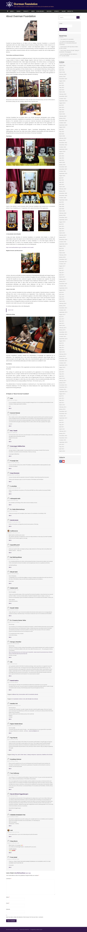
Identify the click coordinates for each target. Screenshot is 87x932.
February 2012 (62, 407)
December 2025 (63, 78)
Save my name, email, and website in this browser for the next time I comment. (24, 917)
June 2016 (61, 294)
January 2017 (62, 281)
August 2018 (62, 246)
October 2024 (62, 98)
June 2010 (61, 444)
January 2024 (62, 118)
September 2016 (63, 288)
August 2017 (62, 266)
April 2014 (61, 349)
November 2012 (63, 387)
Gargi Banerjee (14, 473)
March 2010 (62, 451)
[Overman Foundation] (7, 11)
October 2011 (62, 415)
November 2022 (63, 144)
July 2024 (61, 105)
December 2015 (63, 307)
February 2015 (62, 327)
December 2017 (63, 259)
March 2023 (62, 136)
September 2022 (63, 149)
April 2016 (61, 299)
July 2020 (61, 202)
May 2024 (61, 109)
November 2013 (63, 360)
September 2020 (63, 200)
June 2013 (61, 371)
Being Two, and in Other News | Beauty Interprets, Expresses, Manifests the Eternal (32, 754)
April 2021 (61, 184)
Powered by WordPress (24, 929)
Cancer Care (10, 310)
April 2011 (61, 426)
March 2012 (62, 404)
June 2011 (61, 422)
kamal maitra (14, 680)
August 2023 (62, 127)
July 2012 (61, 396)
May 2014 (61, 347)
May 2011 (61, 424)
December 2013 (63, 358)
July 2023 (61, 129)
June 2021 (61, 180)
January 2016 (62, 305)
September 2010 (63, 442)
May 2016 (61, 296)
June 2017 (61, 270)
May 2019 (61, 228)
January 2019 (62, 237)
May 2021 (61, 182)
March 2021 (62, 186)
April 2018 (61, 250)
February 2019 (62, 235)
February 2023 (62, 138)
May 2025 (61, 87)
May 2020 (61, 206)
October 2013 (62, 363)
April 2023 (61, 133)
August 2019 (62, 222)
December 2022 (63, 142)
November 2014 (63, 334)
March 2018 (62, 252)
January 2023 (62, 140)
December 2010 (63, 435)
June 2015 (61, 319)
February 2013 (62, 380)
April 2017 (61, 274)
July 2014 (61, 343)
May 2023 (61, 131)
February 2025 (62, 94)
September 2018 (63, 244)
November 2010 (63, 437)
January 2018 (62, 257)
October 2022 (62, 147)
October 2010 (62, 440)
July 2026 (61, 67)
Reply (10, 408)
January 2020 (62, 215)
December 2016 (63, 283)
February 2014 (62, 354)
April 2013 (61, 376)
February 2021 (62, 188)
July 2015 (61, 316)
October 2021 (62, 171)
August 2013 (62, 367)
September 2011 (63, 418)
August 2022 (62, 151)
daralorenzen (14, 520)
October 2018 (62, 241)
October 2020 (62, 197)
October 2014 (62, 336)
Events (33, 11)
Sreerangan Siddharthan (17, 446)
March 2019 (62, 233)
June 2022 (61, 155)
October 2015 (62, 310)
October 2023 (62, 122)
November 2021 (63, 169)
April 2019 (61, 230)
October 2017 (62, 263)
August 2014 (62, 341)
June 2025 (61, 85)
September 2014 (63, 338)
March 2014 (62, 352)
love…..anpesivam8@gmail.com (32, 731)
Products (25, 11)
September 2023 (63, 125)
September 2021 (63, 173)
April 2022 (61, 160)
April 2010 (61, 448)
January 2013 (62, 382)
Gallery (64, 11)
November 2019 (63, 217)
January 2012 (62, 409)
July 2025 (61, 83)
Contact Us (70, 11)
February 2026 (62, 74)
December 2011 (63, 411)
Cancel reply (28, 873)
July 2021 (61, 177)
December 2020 (63, 193)
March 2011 (62, 429)
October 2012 (62, 389)
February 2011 (62, 431)
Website (8, 909)
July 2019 (61, 224)
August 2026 (62, 65)
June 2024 (61, 107)
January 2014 (62, 356)
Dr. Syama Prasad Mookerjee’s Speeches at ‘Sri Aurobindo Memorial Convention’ (67, 43)
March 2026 (62, 72)
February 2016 (62, 303)
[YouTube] (63, 461)
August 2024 (62, 103)
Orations (49, 11)
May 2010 (61, 446)
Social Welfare (40, 11)
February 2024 (62, 116)
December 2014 (63, 332)
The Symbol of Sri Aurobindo (67, 39)
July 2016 (61, 292)
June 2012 (61, 398)
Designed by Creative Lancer (36, 929)
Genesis (12, 11)
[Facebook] (60, 461)
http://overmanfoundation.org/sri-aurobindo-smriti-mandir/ (20, 247)
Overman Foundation (25, 4)
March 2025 (62, 92)
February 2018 (62, 255)
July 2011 (61, 420)
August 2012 (62, 393)
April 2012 (61, 402)
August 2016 (62, 290)
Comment (8, 878)
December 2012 (63, 385)
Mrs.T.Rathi (13, 430)
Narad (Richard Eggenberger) (19, 794)
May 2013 (61, 374)
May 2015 (61, 321)
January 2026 (62, 76)
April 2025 (61, 89)
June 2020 (61, 204)
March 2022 (62, 162)
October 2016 (62, 285)
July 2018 (61, 248)
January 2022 (62, 164)
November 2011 (63, 413)
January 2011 (62, 433)
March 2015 (62, 325)
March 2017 (62, 277)
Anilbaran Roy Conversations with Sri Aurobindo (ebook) (25, 694)
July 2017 (61, 268)
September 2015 (63, 312)
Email (7, 903)
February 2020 (62, 213)
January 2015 (62, 329)
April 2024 (61, 111)
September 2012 (63, 391)
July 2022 (61, 153)
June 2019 (61, 226)
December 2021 (63, 166)
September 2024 (63, 100)
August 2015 (62, 314)
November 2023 (63, 120)
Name (8, 897)
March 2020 (62, 211)
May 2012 (61, 400)
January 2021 (62, 191)
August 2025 (62, 81)
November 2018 (63, 239)
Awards (18, 11)
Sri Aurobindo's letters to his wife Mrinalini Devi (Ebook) (25, 699)
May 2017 (61, 272)
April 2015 (61, 323)
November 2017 (63, 261)
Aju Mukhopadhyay (20, 873)
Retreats (56, 11)
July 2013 (61, 369)
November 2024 (63, 96)
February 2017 (62, 279)
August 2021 (62, 175)
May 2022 (61, 158)
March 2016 (62, 301)
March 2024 (62, 114)
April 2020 (61, 208)
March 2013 (62, 378)
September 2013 (63, 365)
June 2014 (61, 345)
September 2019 (63, 219)
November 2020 (63, 195)
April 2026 (61, 70)
